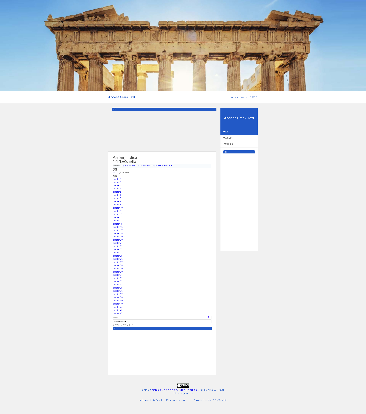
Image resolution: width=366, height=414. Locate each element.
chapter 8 (117, 201)
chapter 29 (118, 269)
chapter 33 (118, 281)
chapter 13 (118, 217)
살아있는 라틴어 (220, 400)
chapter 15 (118, 224)
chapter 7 (117, 198)
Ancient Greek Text (121, 97)
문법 (167, 400)
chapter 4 (117, 189)
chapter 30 (118, 272)
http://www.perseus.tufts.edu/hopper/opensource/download (146, 165)
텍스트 (254, 97)
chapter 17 (118, 230)
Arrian (115, 173)
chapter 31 (118, 275)
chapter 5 (117, 192)
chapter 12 (118, 214)
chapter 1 (117, 179)
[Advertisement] (239, 196)
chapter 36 (118, 291)
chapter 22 (118, 246)
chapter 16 (118, 227)
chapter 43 (118, 313)
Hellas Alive (144, 400)
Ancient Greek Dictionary (182, 400)
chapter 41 (118, 307)
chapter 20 (118, 240)
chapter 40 (118, 304)
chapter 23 (118, 249)
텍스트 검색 (227, 138)
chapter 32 (118, 278)
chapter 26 (118, 259)
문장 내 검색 (228, 144)
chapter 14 (118, 221)
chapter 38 (118, 297)
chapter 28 (118, 265)
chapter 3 (117, 185)
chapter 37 (118, 294)
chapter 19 (118, 237)
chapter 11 (118, 211)
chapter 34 (118, 285)
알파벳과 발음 (157, 400)
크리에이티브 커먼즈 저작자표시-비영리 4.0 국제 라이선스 (176, 390)
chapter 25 (118, 256)
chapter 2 (117, 182)
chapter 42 (118, 310)
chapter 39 (118, 301)
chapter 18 (118, 233)
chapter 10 (118, 208)
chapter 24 (118, 253)
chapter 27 (118, 262)
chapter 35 (118, 288)
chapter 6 (117, 195)
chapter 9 (117, 205)
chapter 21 (118, 243)
